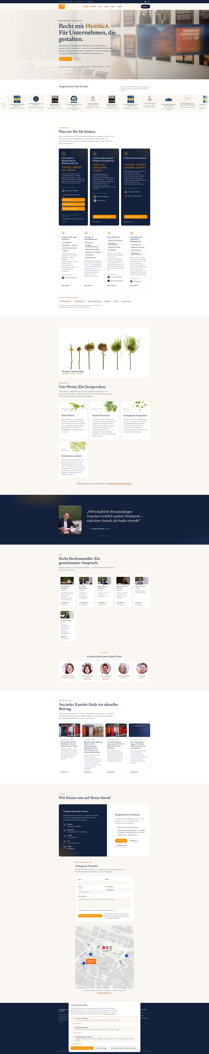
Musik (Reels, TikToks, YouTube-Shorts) (73, 218)
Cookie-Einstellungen (142, 1018)
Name (79, 879)
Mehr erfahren (97, 221)
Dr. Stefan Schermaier (103, 196)
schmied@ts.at (102, 602)
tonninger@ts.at (64, 602)
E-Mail (106, 879)
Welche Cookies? (77, 1023)
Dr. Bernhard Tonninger (72, 190)
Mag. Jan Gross (101, 200)
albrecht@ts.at (120, 602)
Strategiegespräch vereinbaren (103, 216)
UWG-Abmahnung (68, 204)
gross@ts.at (138, 602)
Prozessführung (113, 237)
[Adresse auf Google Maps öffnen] (104, 957)
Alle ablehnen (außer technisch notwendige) (123, 1048)
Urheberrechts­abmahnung (70, 208)
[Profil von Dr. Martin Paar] (67, 615)
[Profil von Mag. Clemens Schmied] (104, 581)
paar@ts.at (63, 636)
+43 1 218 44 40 (80, 1)
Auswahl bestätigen (101, 1048)
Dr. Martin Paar (65, 620)
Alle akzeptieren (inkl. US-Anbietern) (82, 1048)
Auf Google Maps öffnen (104, 992)
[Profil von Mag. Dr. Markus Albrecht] (123, 581)
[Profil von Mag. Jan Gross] (142, 581)
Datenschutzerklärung (114, 918)
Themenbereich (109, 886)
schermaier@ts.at (83, 602)
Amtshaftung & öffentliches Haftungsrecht (136, 239)
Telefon (80, 887)
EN (149, 1)
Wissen (106, 6)
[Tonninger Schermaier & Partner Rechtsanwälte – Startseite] (62, 6)
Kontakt (119, 6)
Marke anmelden (67, 199)
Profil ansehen (64, 604)
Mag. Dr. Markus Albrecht (72, 194)
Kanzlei (86, 6)
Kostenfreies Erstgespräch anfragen (89, 915)
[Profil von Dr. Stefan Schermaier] (85, 581)
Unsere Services (64, 59)
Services (93, 6)
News (113, 6)
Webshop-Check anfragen (132, 216)
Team (100, 6)
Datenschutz (140, 1015)
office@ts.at (91, 1)
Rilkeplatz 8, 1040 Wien (66, 1)
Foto (64, 221)
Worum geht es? (96, 903)
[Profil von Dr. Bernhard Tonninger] (67, 581)
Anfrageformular (122, 845)
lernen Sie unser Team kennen (119, 484)
